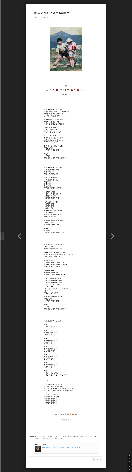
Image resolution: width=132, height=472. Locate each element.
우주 (40, 438)
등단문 (36, 438)
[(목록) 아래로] (129, 466)
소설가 (95, 436)
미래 (52, 438)
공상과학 (48, 438)
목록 (2, 236)
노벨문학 (75, 436)
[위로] (129, 464)
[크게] (129, 458)
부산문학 (54, 436)
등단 (59, 436)
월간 (36, 436)
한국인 (40, 436)
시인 (87, 436)
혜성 (61, 438)
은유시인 (49, 436)
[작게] (129, 461)
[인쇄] (129, 469)
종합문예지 (69, 436)
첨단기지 (57, 438)
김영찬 (44, 436)
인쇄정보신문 (81, 436)
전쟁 (44, 438)
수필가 (90, 436)
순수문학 (63, 436)
